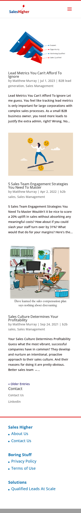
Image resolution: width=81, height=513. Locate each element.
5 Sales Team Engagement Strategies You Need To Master (38, 186)
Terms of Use (23, 468)
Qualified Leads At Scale (33, 488)
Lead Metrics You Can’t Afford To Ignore (35, 75)
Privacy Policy (23, 461)
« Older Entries (19, 384)
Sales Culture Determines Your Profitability (33, 318)
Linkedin (14, 402)
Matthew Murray (25, 81)
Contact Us (16, 395)
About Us (19, 433)
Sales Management (39, 86)
